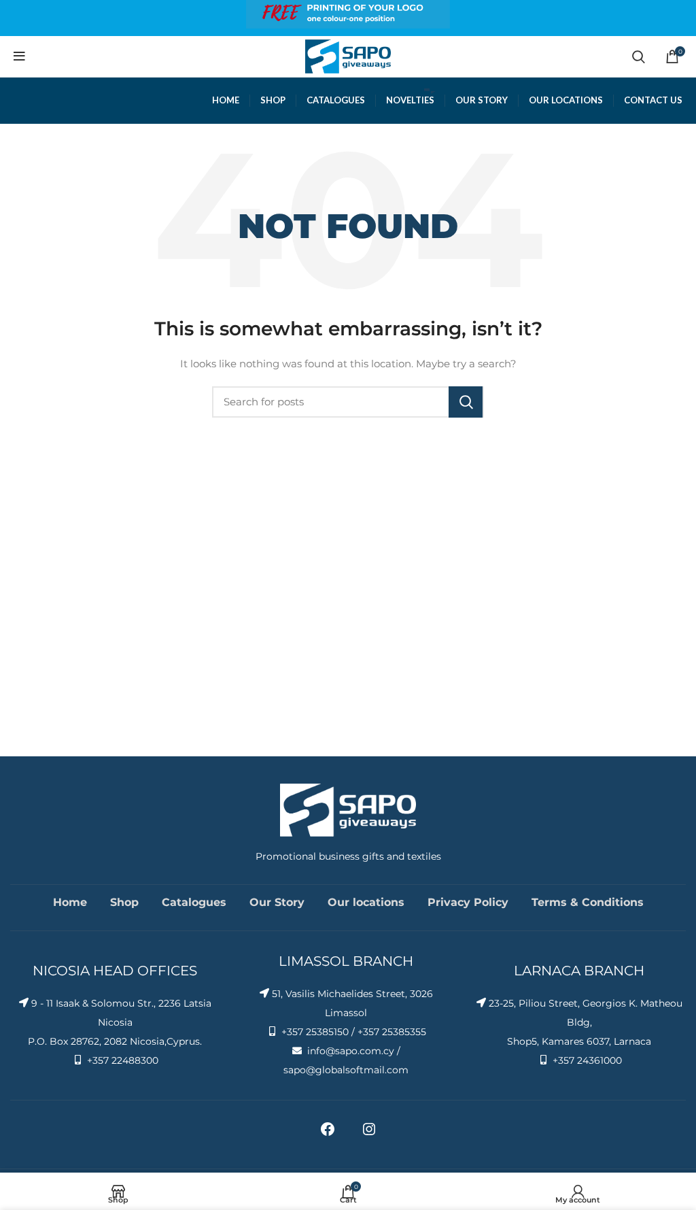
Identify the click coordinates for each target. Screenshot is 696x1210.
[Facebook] (327, 1133)
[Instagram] (369, 1133)
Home (70, 902)
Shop (124, 902)
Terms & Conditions (588, 902)
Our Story (276, 902)
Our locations (366, 902)
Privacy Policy (468, 902)
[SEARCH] (466, 402)
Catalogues (194, 902)
